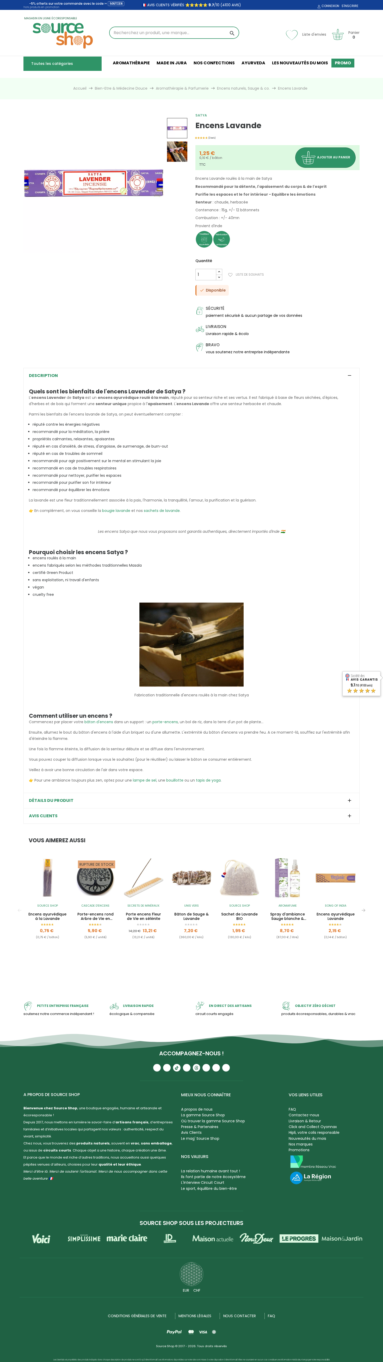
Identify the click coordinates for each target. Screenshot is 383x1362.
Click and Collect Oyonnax (313, 1126)
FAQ (292, 1109)
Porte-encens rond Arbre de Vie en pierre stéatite (95, 916)
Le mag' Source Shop (200, 1138)
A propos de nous (197, 1109)
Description (43, 375)
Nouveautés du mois (307, 1138)
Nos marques (301, 1144)
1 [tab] (188, 966)
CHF (196, 1290)
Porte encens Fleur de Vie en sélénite (143, 916)
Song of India (335, 905)
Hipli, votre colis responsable (314, 1132)
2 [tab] (194, 966)
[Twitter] (216, 1068)
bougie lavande (116, 510)
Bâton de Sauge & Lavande (191, 916)
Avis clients (43, 816)
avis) (236, 5)
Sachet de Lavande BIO (239, 916)
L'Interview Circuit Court (202, 1182)
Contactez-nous (304, 1115)
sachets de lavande (162, 510)
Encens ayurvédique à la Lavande (47, 916)
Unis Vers (191, 905)
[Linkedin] (206, 1068)
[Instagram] (167, 1068)
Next (363, 910)
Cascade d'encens (95, 905)
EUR (186, 1290)
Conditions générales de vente (137, 1315)
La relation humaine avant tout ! (210, 1171)
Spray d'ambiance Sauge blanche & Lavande (287, 916)
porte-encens (165, 722)
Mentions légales (194, 1315)
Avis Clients (191, 1132)
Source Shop (47, 905)
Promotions (299, 1150)
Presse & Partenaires (199, 1126)
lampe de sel (144, 780)
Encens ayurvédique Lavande (336, 916)
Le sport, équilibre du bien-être (209, 1188)
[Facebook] (186, 1068)
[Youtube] (157, 1068)
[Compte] (318, 6)
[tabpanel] (47, 910)
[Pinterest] (226, 1068)
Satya (201, 115)
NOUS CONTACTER (239, 1315)
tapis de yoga (208, 780)
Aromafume (288, 905)
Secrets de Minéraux (143, 905)
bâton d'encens (98, 722)
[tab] (191, 375)
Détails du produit (51, 800)
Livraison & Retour (305, 1121)
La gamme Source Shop (203, 1115)
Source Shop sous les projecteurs (191, 1223)
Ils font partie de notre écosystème (213, 1176)
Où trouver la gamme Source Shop (213, 1121)
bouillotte (174, 780)
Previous (19, 910)
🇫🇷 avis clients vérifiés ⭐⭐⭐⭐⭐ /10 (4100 (186, 5)
